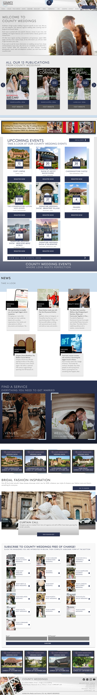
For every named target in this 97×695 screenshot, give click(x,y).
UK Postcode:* (52, 636)
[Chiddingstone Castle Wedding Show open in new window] (35, 461)
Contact (70, 9)
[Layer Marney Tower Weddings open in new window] (59, 461)
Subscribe (29, 9)
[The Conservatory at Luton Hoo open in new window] (83, 662)
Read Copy (37, 9)
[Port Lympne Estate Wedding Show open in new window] (11, 461)
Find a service (16, 9)
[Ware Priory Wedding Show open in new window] (83, 461)
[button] (3, 85)
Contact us (89, 690)
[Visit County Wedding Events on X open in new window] (87, 680)
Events (24, 9)
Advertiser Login (87, 683)
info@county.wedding (45, 682)
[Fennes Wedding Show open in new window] (35, 662)
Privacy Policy (88, 688)
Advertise (64, 9)
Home (3, 9)
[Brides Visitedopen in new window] (48, 127)
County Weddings (35, 679)
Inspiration (51, 9)
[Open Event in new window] (19, 158)
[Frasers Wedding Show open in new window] (11, 662)
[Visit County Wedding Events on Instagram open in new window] (90, 680)
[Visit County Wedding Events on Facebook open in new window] (83, 680)
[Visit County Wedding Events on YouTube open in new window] (93, 680)
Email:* (8, 636)
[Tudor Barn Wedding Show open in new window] (59, 662)
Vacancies (90, 687)
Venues (9, 9)
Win (58, 9)
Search (77, 9)
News (44, 9)
